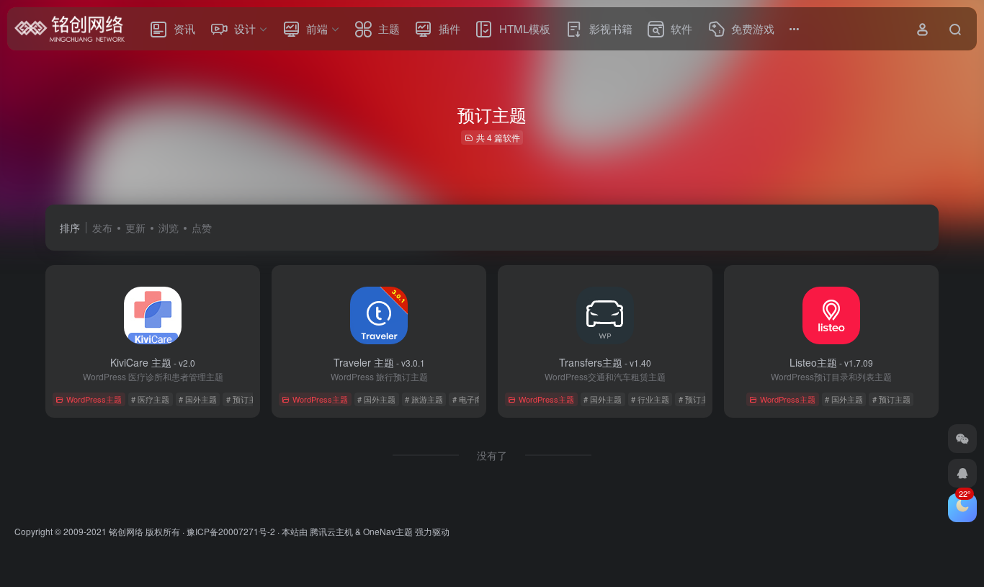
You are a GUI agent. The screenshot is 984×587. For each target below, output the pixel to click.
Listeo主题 (831, 362)
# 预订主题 (245, 399)
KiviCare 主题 (152, 362)
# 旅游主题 (424, 399)
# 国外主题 (198, 399)
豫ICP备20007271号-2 (231, 531)
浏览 (168, 227)
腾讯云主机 (331, 531)
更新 (135, 227)
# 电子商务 (471, 399)
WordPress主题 (94, 399)
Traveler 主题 (379, 362)
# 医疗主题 (150, 399)
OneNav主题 (388, 531)
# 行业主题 (650, 399)
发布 (102, 227)
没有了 (492, 455)
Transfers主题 (605, 362)
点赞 (202, 227)
